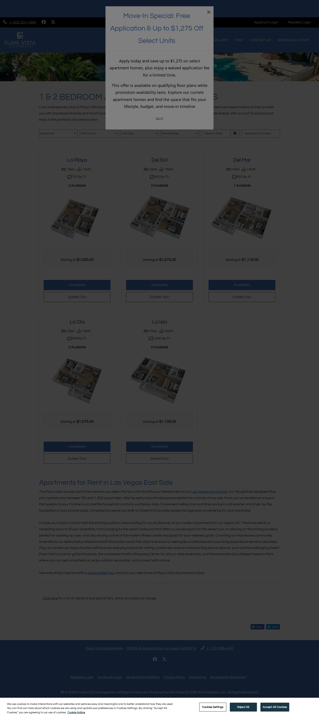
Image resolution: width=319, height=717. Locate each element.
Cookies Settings (212, 706)
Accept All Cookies (275, 706)
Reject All (243, 706)
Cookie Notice (76, 712)
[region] (159, 707)
